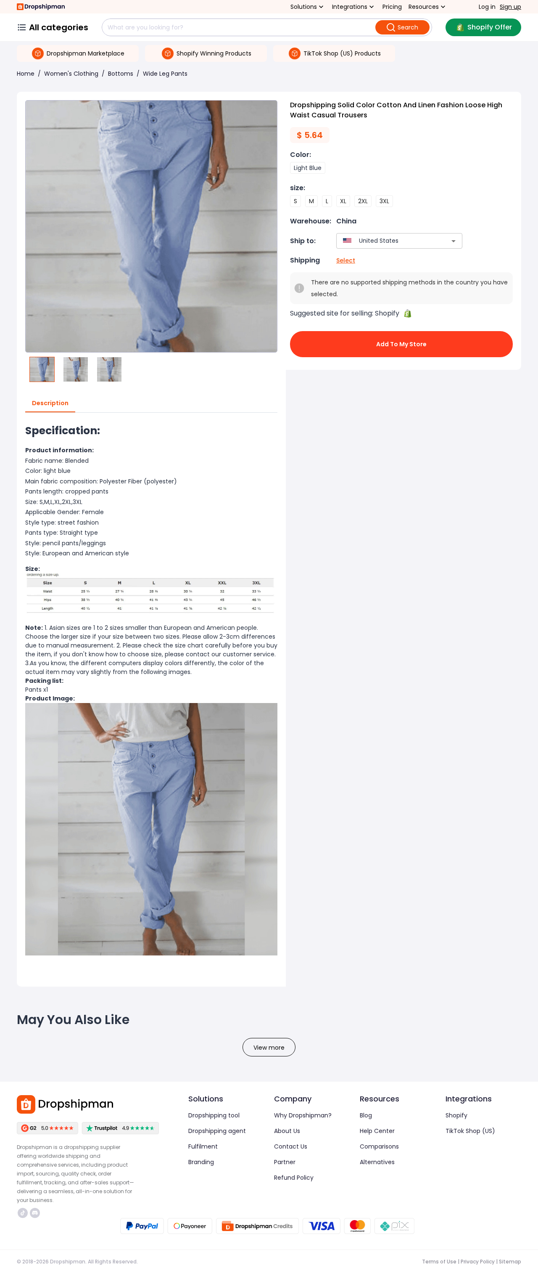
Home (25, 73)
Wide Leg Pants (165, 73)
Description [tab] (50, 403)
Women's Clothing (71, 73)
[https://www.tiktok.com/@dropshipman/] (23, 1213)
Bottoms (120, 73)
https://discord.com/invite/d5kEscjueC (36, 1213)
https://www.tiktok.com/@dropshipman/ (24, 1213)
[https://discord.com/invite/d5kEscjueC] (35, 1213)
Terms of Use (439, 1261)
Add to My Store (401, 344)
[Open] (453, 241)
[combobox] (387, 241)
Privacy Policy (478, 1261)
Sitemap (510, 1261)
